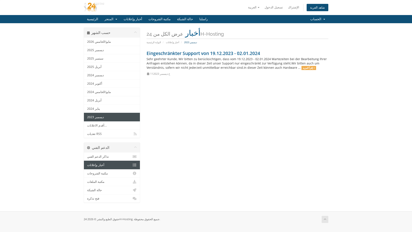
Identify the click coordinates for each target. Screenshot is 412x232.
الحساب (316, 19)
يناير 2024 (93, 109)
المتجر (110, 19)
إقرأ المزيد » (309, 67)
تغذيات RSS (94, 134)
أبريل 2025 (94, 67)
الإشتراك (293, 7)
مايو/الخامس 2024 (99, 92)
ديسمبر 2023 (95, 117)
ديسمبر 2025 (95, 50)
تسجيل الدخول (274, 7)
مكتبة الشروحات (159, 19)
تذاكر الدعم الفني (98, 157)
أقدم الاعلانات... (97, 125)
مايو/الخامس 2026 (99, 42)
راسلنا (203, 19)
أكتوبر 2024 (94, 83)
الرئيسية (92, 19)
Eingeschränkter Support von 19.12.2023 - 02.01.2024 (203, 53)
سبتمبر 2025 (95, 58)
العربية (252, 7)
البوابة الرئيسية (154, 42)
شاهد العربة (317, 7)
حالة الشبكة (185, 19)
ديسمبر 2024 (95, 75)
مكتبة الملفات (96, 182)
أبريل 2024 (94, 100)
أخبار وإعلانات (133, 19)
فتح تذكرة (93, 198)
